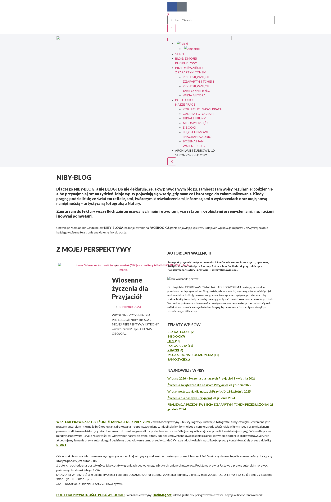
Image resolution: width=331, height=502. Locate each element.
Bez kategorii (178, 332)
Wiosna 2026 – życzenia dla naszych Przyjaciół (200, 378)
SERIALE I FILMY (194, 118)
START (180, 54)
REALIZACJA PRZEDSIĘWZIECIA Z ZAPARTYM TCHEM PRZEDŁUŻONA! (218, 404)
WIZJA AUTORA (194, 95)
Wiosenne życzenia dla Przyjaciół (130, 288)
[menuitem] (225, 43)
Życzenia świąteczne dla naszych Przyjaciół (197, 385)
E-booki (125, 265)
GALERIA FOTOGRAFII (198, 113)
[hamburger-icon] (170, 39)
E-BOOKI (189, 127)
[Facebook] (172, 7)
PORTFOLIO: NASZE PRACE (202, 109)
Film (171, 341)
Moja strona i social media (190, 355)
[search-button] (171, 28)
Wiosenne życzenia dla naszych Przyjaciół (196, 391)
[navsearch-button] (168, 14)
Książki (173, 350)
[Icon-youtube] (182, 7)
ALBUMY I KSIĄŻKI (196, 123)
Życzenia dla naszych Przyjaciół (189, 398)
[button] (5, 241)
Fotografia (177, 345)
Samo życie (176, 359)
